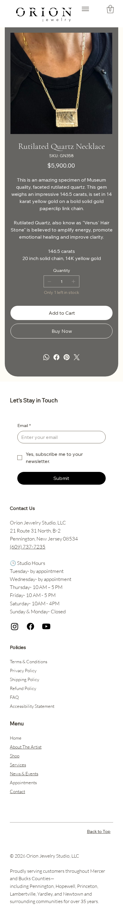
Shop (14, 756)
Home (15, 738)
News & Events (24, 773)
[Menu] (85, 9)
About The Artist (25, 747)
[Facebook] (56, 357)
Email (24, 425)
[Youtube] (46, 626)
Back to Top (98, 831)
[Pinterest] (66, 357)
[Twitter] (76, 357)
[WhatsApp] (46, 357)
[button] (110, 9)
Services (18, 765)
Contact (17, 791)
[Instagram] (14, 626)
